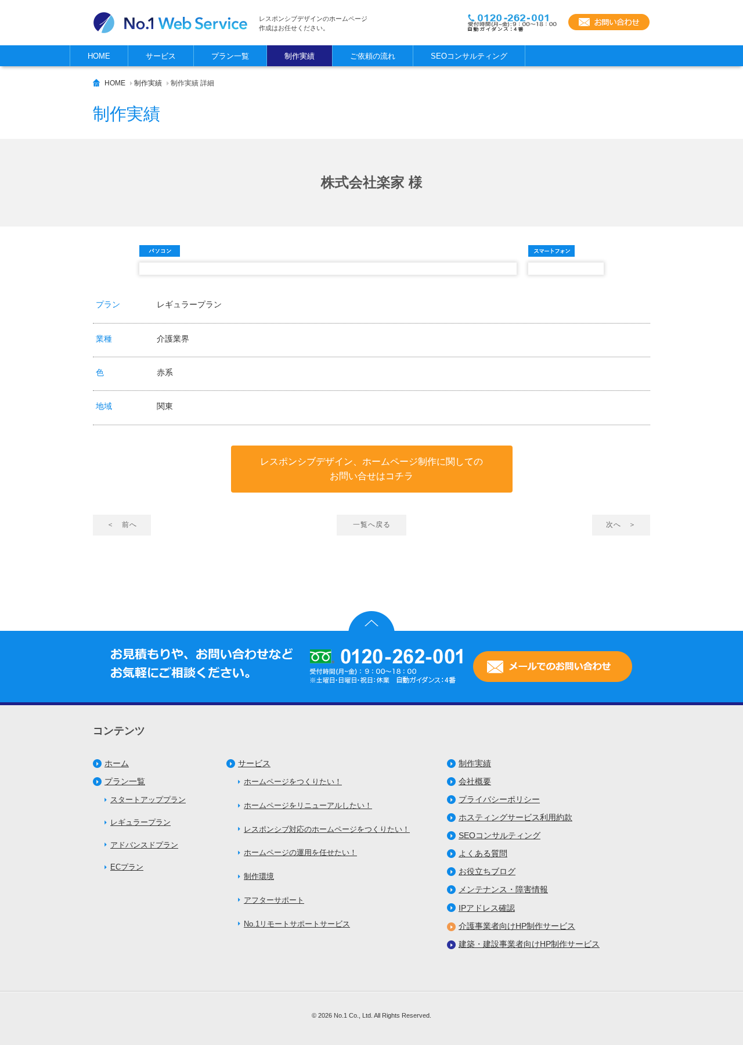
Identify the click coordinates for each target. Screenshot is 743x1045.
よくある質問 (483, 853)
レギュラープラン (140, 822)
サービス (254, 763)
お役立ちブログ (487, 871)
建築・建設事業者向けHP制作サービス (529, 944)
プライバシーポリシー (499, 799)
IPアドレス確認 (487, 908)
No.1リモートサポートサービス (297, 924)
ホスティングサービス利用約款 (515, 817)
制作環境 (259, 876)
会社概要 (475, 781)
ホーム (116, 763)
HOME (114, 83)
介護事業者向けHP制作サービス (517, 926)
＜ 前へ (122, 524)
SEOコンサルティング (499, 835)
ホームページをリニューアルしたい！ (308, 805)
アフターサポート (274, 900)
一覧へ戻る (372, 524)
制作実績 (148, 83)
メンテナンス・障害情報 (503, 889)
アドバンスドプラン (144, 845)
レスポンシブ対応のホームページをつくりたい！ (327, 829)
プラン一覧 (124, 781)
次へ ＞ (621, 524)
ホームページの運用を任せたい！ (300, 852)
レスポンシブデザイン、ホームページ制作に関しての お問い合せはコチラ (371, 469)
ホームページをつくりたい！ (293, 781)
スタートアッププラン (148, 799)
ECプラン (126, 867)
